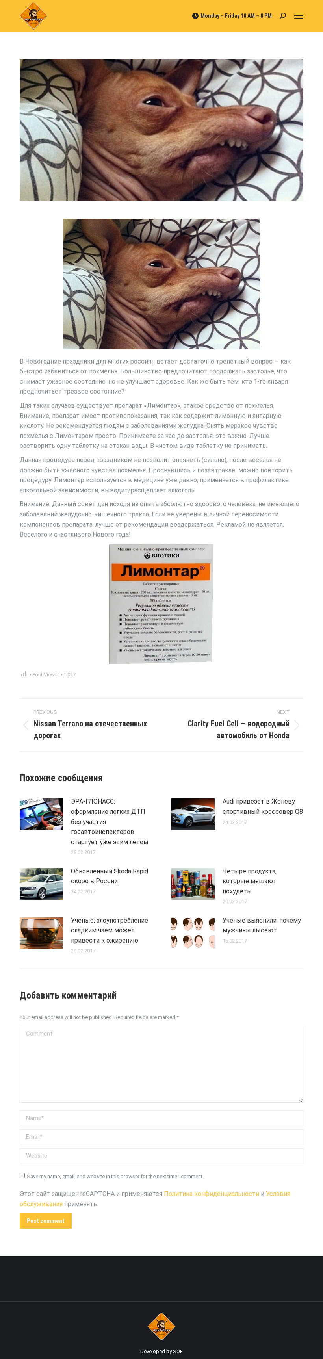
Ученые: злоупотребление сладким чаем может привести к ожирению (109, 930)
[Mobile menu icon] (298, 15)
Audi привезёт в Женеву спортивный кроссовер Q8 (263, 806)
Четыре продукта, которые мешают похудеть (250, 881)
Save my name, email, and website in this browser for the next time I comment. (115, 1176)
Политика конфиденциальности (211, 1193)
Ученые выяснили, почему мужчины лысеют (262, 925)
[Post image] (41, 814)
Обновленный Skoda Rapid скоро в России (109, 876)
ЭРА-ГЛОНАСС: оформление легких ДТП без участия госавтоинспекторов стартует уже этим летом (109, 821)
